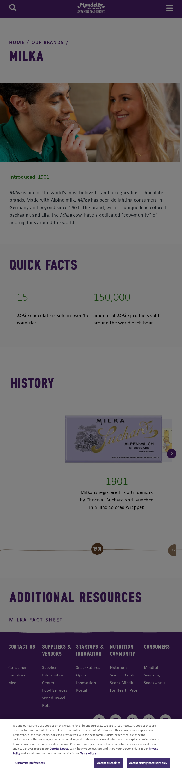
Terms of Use (88, 753)
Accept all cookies (108, 763)
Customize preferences (30, 763)
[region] (91, 745)
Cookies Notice (59, 748)
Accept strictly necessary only (148, 763)
